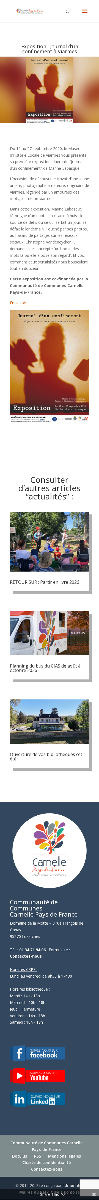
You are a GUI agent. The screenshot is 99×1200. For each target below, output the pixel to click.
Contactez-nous (26, 956)
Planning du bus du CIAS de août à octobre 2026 (45, 668)
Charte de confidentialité (46, 1162)
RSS (37, 1156)
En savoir (18, 302)
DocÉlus (19, 1156)
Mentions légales (64, 1156)
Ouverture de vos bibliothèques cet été (46, 756)
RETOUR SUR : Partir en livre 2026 (44, 582)
